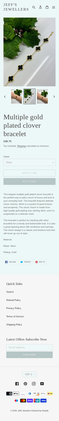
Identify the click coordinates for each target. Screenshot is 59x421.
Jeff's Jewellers (16, 6)
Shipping (21, 146)
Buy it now (29, 181)
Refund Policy (13, 300)
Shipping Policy (14, 324)
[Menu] (53, 7)
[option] (16, 96)
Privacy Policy (13, 308)
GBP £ (28, 374)
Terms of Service (15, 316)
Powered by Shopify (39, 411)
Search (10, 291)
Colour (6, 156)
